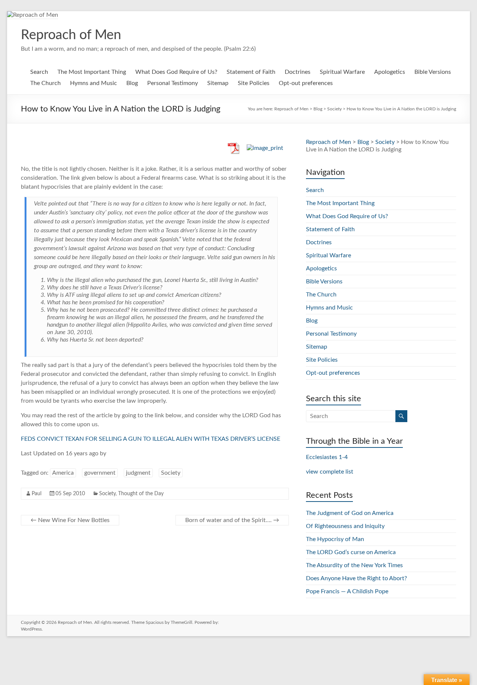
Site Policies (253, 83)
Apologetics (389, 72)
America (63, 473)
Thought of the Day (141, 493)
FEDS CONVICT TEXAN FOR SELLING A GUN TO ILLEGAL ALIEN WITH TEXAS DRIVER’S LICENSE (150, 439)
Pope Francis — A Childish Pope (347, 591)
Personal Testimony (172, 83)
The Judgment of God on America (350, 513)
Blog (132, 83)
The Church (45, 83)
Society (170, 473)
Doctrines (297, 72)
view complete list (329, 472)
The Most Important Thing (91, 72)
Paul (36, 493)
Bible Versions (432, 72)
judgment (138, 473)
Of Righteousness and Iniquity (345, 526)
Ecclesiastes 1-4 (327, 457)
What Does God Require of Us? (176, 72)
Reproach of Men (71, 35)
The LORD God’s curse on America (351, 552)
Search (39, 72)
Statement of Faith (251, 72)
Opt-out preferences (306, 83)
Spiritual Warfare (342, 72)
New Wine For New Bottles (70, 520)
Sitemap (217, 83)
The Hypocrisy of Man (335, 539)
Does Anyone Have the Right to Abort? (356, 578)
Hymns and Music (93, 83)
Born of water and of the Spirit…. (232, 520)
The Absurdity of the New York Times (354, 565)
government (100, 473)
